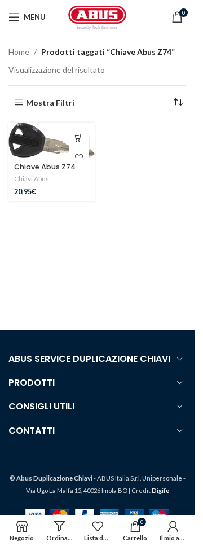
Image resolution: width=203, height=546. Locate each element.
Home (18, 51)
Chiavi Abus (31, 178)
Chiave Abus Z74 (45, 167)
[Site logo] (97, 16)
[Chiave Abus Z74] (51, 140)
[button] (79, 138)
